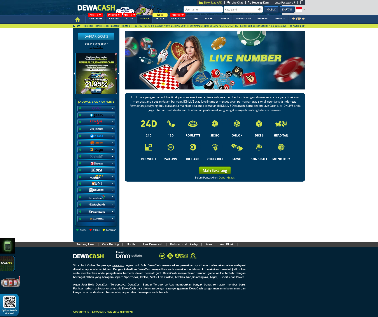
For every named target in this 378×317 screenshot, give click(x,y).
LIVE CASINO (178, 18)
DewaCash (118, 265)
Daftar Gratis (96, 36)
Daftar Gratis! (227, 177)
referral (263, 19)
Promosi (280, 19)
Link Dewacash (152, 244)
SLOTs (128, 18)
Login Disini (96, 47)
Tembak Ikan (243, 19)
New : (77, 26)
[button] (300, 9)
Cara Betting (110, 244)
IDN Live (144, 19)
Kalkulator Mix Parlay (184, 244)
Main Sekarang (215, 170)
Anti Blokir (227, 244)
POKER (209, 19)
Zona (209, 244)
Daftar (287, 9)
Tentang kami (85, 244)
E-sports (114, 18)
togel (195, 19)
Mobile (131, 244)
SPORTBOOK (95, 18)
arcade (160, 18)
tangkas (224, 19)
